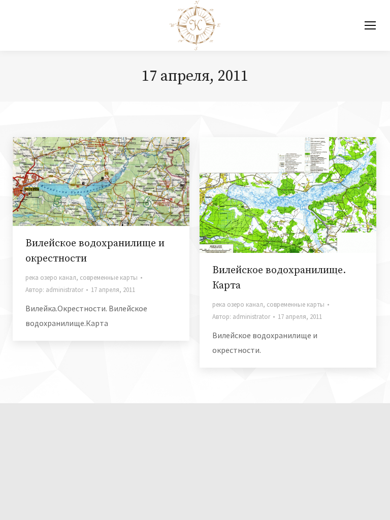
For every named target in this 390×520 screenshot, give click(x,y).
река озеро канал (50, 277)
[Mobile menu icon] (370, 25)
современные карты (109, 277)
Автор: (54, 289)
